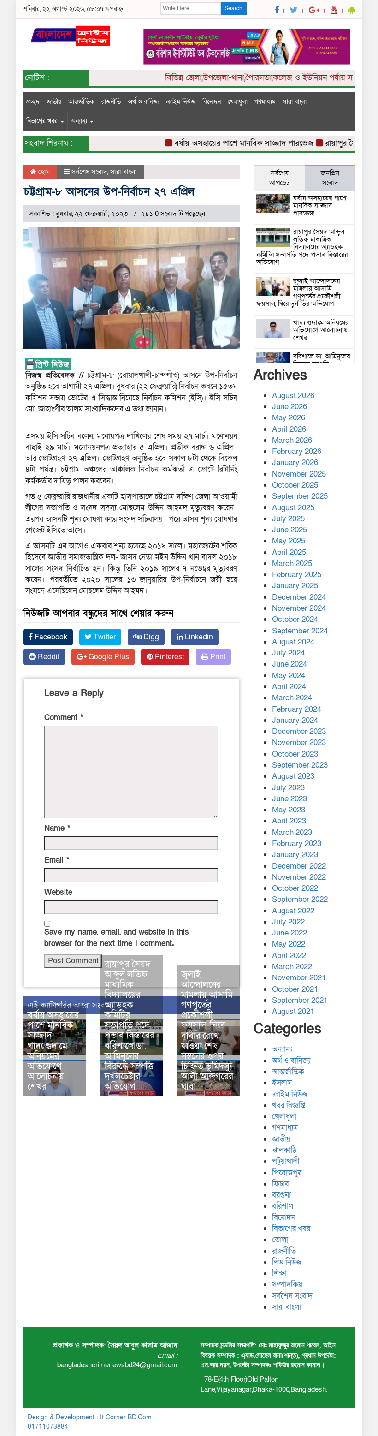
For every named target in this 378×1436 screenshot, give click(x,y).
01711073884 (48, 1426)
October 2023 (295, 754)
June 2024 (289, 664)
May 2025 (288, 541)
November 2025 (299, 474)
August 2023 (293, 776)
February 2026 (296, 451)
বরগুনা (281, 1195)
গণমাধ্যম (265, 101)
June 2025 (289, 529)
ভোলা (280, 1239)
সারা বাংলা (295, 101)
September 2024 (300, 631)
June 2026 (289, 406)
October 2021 (295, 989)
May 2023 (288, 809)
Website (58, 892)
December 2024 (299, 597)
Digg (150, 637)
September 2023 (300, 765)
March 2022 (292, 966)
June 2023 (289, 798)
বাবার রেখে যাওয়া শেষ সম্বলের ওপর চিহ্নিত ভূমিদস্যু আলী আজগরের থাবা (207, 1061)
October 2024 (295, 619)
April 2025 (289, 552)
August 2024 (293, 642)
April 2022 (289, 955)
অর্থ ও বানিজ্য (143, 101)
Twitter (104, 637)
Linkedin (198, 637)
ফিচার (280, 1184)
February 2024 (296, 709)
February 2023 (296, 843)
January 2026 (295, 462)
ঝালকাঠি (284, 1150)
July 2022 (288, 922)
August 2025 (293, 507)
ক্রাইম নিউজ (180, 101)
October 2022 (295, 888)
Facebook (50, 637)
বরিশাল (282, 1206)
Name (57, 828)
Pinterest (168, 657)
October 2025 (295, 485)
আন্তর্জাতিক (81, 101)
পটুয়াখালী (286, 1161)
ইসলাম (282, 1083)
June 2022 (289, 933)
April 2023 (289, 821)
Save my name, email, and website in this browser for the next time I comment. (116, 937)
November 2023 (299, 742)
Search (233, 8)
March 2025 (292, 563)
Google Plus (108, 657)
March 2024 (292, 697)
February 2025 (296, 574)
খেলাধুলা (238, 101)
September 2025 (300, 496)
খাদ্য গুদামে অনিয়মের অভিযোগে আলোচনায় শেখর (47, 1066)
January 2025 (295, 585)
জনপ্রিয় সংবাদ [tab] (330, 177)
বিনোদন (211, 101)
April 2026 (289, 429)
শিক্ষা (279, 1273)
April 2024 (289, 686)
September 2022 (300, 899)
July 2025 (288, 518)
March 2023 (292, 832)
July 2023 (288, 787)
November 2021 (299, 977)
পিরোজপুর (286, 1173)
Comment (63, 717)
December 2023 (299, 731)
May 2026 (288, 417)
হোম (43, 171)
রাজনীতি (111, 101)
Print (216, 657)
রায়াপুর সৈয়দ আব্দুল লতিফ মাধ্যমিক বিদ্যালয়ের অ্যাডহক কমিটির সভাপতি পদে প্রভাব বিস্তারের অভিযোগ (129, 1005)
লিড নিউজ (286, 1262)
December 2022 (299, 866)
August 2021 (293, 1011)
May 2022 (288, 944)
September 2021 (300, 1000)
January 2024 (295, 720)
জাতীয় (54, 101)
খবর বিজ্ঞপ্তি (289, 1105)
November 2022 (299, 877)
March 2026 (292, 440)
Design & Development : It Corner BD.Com (90, 1417)
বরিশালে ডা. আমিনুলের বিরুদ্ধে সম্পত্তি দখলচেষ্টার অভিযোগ (129, 1066)
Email (56, 860)
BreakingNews (329, 1417)
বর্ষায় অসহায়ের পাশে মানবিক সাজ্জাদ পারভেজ (230, 143)
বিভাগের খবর (42, 121)
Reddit (47, 657)
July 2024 (288, 653)
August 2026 (293, 395)
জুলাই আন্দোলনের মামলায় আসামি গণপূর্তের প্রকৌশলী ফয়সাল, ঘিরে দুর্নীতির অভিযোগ (207, 1010)
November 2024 (299, 608)
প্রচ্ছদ (33, 101)
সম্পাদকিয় (287, 1284)
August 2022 (293, 911)
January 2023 (295, 854)
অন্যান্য (80, 121)
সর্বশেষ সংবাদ (89, 171)
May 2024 (288, 675)
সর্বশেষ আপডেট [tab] (279, 177)
